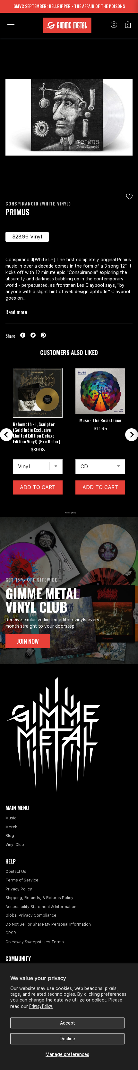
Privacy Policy (18, 889)
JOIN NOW (28, 641)
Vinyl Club (14, 844)
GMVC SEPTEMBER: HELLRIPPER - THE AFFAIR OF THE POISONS (69, 6)
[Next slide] (131, 434)
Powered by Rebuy (69, 512)
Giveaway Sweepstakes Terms (34, 942)
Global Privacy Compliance (30, 915)
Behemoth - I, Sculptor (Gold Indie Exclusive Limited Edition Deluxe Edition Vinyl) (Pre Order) (36, 432)
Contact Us (15, 871)
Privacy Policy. (41, 1005)
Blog (9, 835)
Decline (67, 1038)
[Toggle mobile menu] (10, 25)
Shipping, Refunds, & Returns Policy (39, 898)
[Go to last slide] (6, 434)
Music (10, 818)
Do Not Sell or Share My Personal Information (48, 924)
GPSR (10, 933)
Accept (67, 1023)
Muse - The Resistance (100, 420)
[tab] (52, 504)
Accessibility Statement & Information (40, 907)
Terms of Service (22, 880)
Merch (11, 827)
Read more (16, 312)
